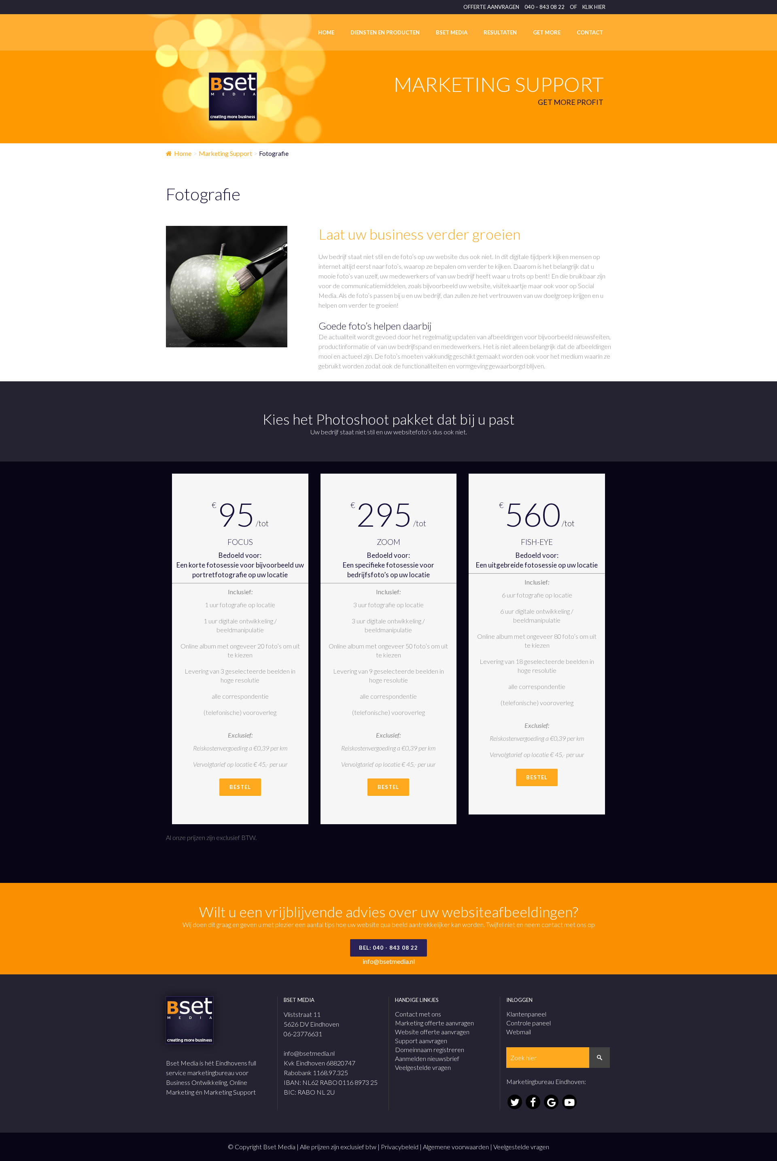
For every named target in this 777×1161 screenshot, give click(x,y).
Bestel (240, 787)
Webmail (518, 1032)
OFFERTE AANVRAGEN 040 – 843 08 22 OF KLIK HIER (534, 7)
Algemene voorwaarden (456, 1146)
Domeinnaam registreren (429, 1049)
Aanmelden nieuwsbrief (427, 1058)
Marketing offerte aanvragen (434, 1023)
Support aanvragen (421, 1040)
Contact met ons (418, 1014)
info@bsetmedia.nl (389, 961)
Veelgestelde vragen (423, 1067)
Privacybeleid (399, 1146)
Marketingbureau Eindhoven (545, 1081)
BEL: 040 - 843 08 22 (388, 947)
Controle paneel (528, 1023)
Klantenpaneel (526, 1014)
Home (182, 153)
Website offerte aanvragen (432, 1032)
